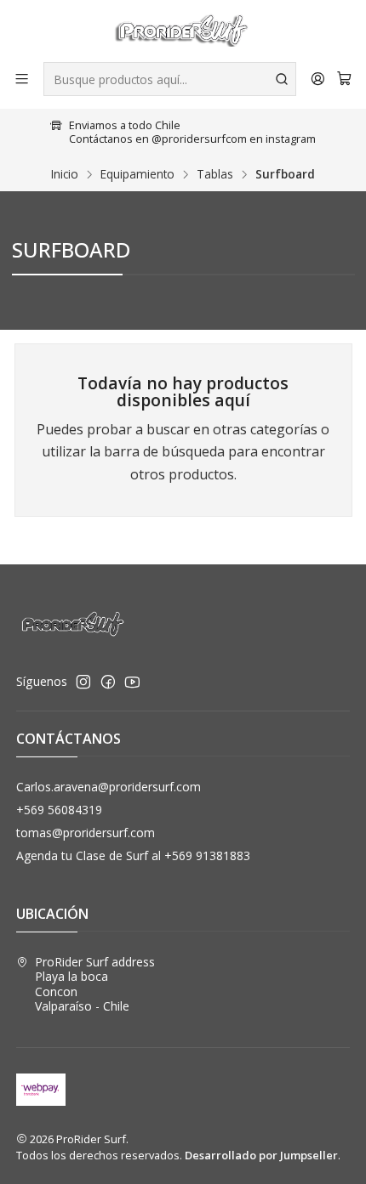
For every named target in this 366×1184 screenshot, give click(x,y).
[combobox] (169, 79)
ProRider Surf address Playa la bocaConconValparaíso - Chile (95, 984)
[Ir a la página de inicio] (182, 30)
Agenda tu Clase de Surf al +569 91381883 (133, 855)
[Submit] (281, 79)
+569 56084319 (59, 810)
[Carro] (344, 79)
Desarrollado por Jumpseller (261, 1155)
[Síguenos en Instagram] (83, 681)
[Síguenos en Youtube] (132, 681)
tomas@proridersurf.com (85, 832)
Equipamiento (137, 174)
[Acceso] (317, 78)
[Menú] (21, 78)
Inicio (64, 174)
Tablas (215, 174)
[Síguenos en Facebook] (108, 681)
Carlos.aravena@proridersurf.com (108, 787)
